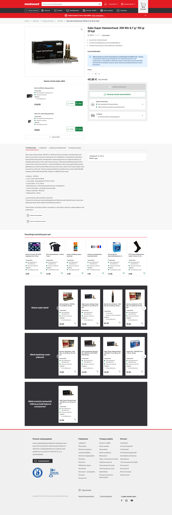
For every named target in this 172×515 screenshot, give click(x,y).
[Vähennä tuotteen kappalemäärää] (89, 73)
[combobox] (70, 4)
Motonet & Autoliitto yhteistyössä (106, 476)
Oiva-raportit (124, 465)
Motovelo (81, 475)
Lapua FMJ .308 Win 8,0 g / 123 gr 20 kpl (134, 352)
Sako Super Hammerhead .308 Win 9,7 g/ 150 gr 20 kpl (67, 402)
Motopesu (81, 459)
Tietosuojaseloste (106, 496)
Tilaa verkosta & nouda (106, 465)
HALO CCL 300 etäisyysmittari (44, 113)
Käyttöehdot (103, 472)
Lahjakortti (82, 443)
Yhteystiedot (124, 449)
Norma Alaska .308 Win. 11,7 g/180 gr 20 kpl (67, 305)
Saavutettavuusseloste (86, 496)
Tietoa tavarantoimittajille (129, 462)
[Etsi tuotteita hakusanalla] (100, 4)
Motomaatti (82, 446)
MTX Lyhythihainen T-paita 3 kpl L (55, 255)
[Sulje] (145, 15)
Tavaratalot (124, 443)
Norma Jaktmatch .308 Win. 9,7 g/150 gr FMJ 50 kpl (134, 305)
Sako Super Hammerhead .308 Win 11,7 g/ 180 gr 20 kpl (90, 305)
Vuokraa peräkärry (84, 452)
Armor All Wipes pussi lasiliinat (74, 255)
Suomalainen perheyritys (128, 456)
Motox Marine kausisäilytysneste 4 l (115, 255)
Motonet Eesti (125, 475)
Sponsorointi (124, 468)
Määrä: (90, 69)
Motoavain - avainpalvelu (86, 472)
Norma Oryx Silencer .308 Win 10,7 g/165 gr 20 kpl (112, 305)
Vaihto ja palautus (105, 452)
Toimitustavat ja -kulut (106, 468)
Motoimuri (81, 462)
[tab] (45, 10)
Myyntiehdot (103, 449)
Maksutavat (103, 456)
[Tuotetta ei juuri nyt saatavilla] (75, 323)
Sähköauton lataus (84, 465)
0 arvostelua (106, 35)
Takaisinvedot (86, 490)
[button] (144, 308)
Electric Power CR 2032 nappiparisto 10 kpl (33, 255)
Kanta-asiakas (104, 446)
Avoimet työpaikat (126, 446)
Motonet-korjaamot (85, 449)
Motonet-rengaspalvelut (86, 456)
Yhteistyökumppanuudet (128, 452)
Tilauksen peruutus (105, 462)
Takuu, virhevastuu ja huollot (108, 459)
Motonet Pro (82, 478)
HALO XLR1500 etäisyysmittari (44, 88)
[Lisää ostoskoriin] (41, 273)
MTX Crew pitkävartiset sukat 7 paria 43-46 (136, 255)
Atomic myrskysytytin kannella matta (94, 255)
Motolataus (82, 468)
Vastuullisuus (124, 459)
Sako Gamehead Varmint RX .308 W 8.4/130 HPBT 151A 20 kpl (90, 353)
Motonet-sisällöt (104, 443)
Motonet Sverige (125, 472)
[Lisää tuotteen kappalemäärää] (95, 73)
